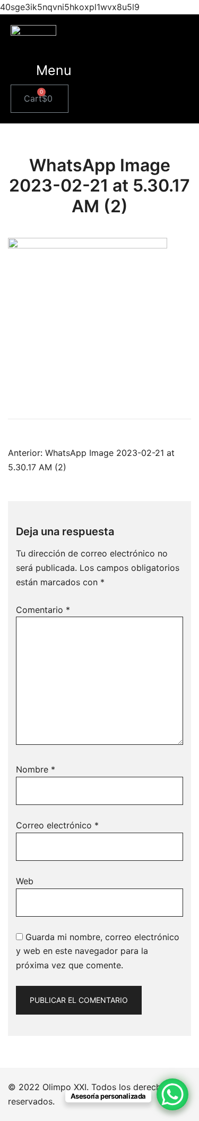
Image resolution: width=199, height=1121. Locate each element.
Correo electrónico (57, 825)
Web (24, 881)
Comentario (43, 609)
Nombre (35, 769)
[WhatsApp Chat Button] (172, 1094)
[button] (54, 70)
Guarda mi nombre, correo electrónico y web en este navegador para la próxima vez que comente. (97, 951)
